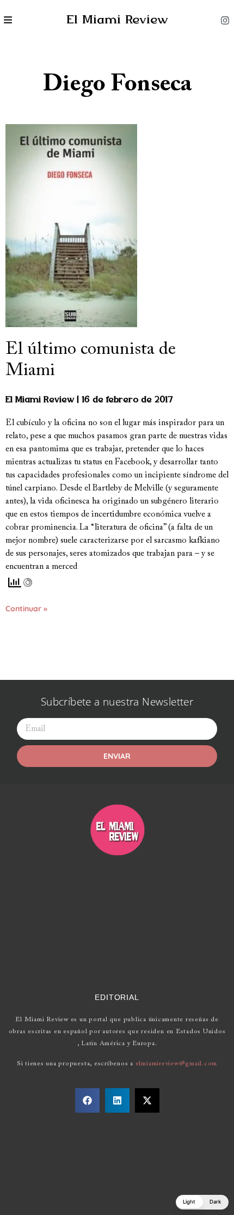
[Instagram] (224, 20)
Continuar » (26, 608)
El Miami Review (117, 20)
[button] (87, 1100)
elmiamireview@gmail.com (176, 1063)
